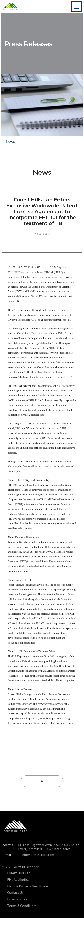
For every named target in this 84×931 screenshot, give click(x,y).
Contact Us (15, 892)
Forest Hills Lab (18, 872)
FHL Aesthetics (18, 879)
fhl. (10, 6)
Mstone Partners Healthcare (27, 886)
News (10, 142)
